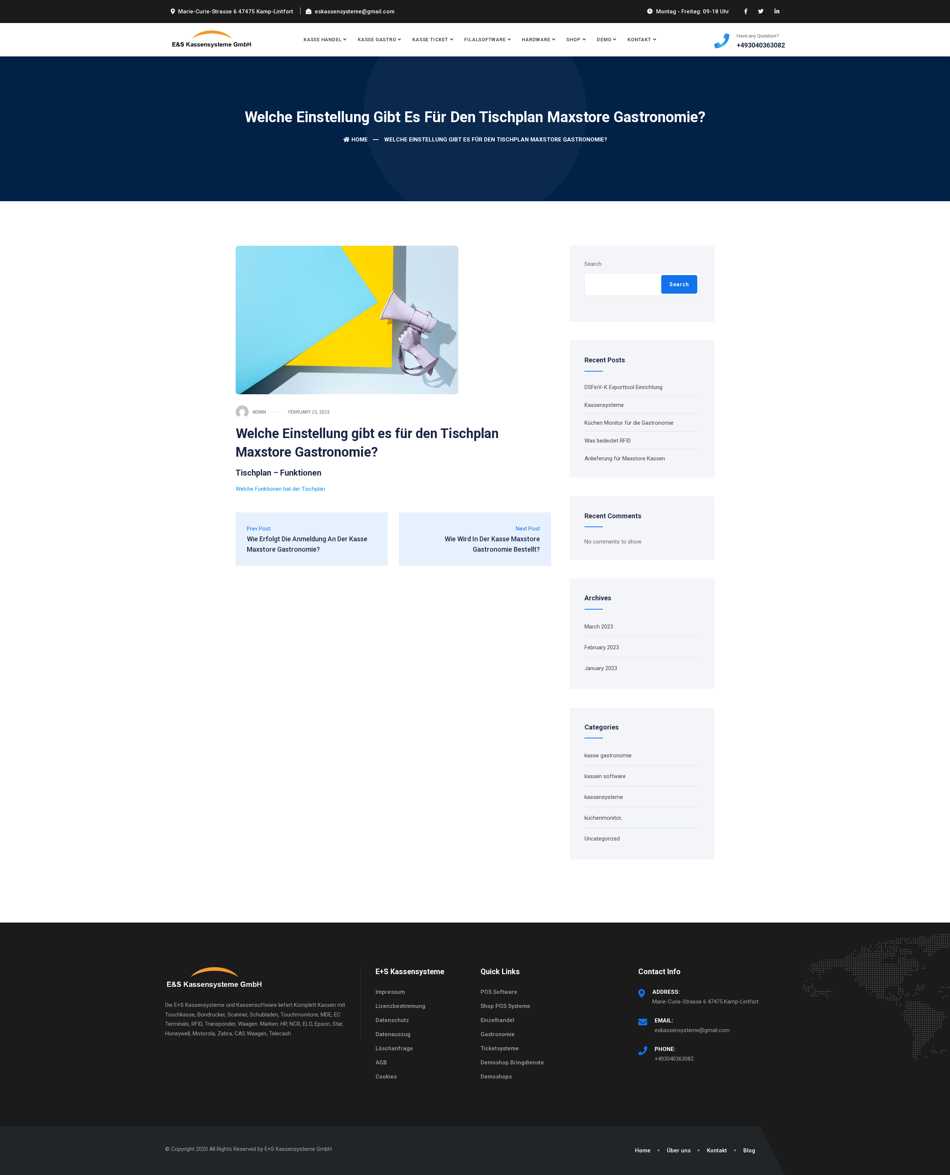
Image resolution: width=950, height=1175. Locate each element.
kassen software (605, 776)
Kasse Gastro (377, 39)
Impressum (390, 992)
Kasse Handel (322, 39)
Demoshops (496, 1076)
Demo (604, 39)
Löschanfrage (394, 1048)
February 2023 (601, 647)
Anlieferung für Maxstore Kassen (624, 458)
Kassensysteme (604, 405)
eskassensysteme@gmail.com (692, 1030)
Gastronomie (498, 1034)
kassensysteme (603, 797)
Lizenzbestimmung (400, 1006)
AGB (381, 1062)
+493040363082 (674, 1058)
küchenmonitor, (603, 818)
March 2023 (598, 626)
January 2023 (600, 668)
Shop (573, 39)
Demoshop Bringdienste (512, 1062)
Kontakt (639, 39)
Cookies (386, 1076)
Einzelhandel (497, 1020)
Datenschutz (392, 1020)
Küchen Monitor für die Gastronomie (629, 423)
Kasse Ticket (430, 39)
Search (593, 264)
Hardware (536, 39)
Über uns (679, 1150)
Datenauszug (393, 1034)
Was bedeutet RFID (607, 440)
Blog (749, 1150)
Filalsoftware (484, 39)
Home (359, 139)
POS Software (499, 992)
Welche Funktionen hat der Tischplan (280, 489)
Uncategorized (602, 838)
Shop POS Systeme (505, 1006)
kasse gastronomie (608, 755)
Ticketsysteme (500, 1048)
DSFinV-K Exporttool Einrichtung (623, 387)
